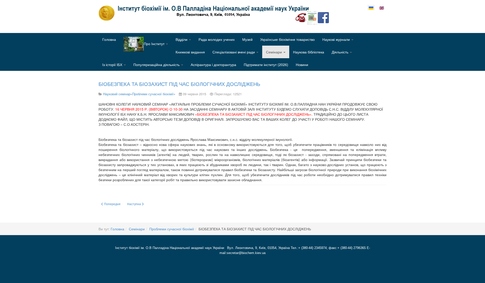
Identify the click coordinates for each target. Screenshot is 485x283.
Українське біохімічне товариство (287, 39)
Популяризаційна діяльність (157, 64)
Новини (302, 64)
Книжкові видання (190, 51)
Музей (247, 39)
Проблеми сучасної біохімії (171, 228)
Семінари (274, 51)
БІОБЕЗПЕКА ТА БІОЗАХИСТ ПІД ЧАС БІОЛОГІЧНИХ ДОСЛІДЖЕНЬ (179, 83)
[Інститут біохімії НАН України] (206, 13)
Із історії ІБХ (112, 64)
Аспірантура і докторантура (213, 64)
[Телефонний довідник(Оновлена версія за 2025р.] (301, 17)
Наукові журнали (336, 39)
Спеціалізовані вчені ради (234, 51)
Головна (109, 39)
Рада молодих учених (217, 39)
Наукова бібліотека (308, 51)
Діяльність (340, 51)
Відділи (182, 39)
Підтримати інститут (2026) (266, 64)
